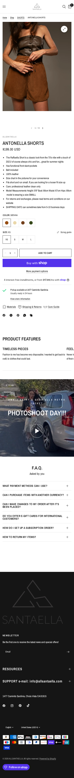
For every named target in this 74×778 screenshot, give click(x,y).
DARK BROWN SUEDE (23, 223)
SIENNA (7, 223)
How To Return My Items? (19, 537)
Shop (12, 17)
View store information (20, 298)
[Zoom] (64, 29)
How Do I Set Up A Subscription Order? (28, 528)
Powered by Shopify (47, 758)
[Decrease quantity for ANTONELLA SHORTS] (5, 253)
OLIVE (31, 223)
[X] (12, 315)
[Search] (64, 6)
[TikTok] (30, 705)
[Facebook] (5, 315)
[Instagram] (14, 705)
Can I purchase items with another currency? (33, 495)
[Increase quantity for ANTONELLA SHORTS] (14, 253)
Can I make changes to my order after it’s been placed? (31, 505)
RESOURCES (12, 669)
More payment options (37, 271)
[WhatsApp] (25, 315)
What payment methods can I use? (25, 486)
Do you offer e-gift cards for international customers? (32, 517)
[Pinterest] (19, 315)
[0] (69, 6)
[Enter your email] (68, 652)
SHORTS (20, 17)
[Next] (43, 128)
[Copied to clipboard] (32, 315)
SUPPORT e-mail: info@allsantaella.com (32, 681)
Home (5, 17)
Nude (15, 223)
